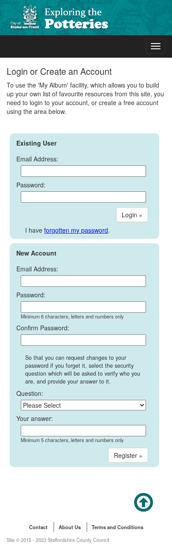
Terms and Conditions (117, 526)
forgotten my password (76, 230)
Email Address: (37, 158)
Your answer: (34, 418)
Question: (29, 393)
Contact (38, 526)
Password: (30, 184)
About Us (70, 526)
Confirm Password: (42, 327)
